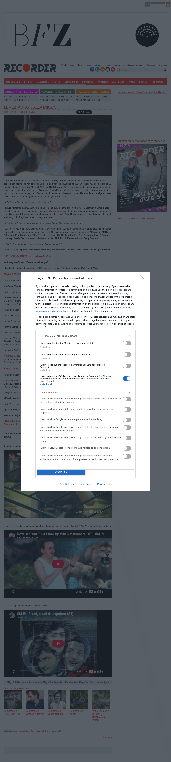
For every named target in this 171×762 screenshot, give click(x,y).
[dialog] (85, 381)
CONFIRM (61, 472)
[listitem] (85, 336)
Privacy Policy (104, 484)
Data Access (85, 484)
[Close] (143, 278)
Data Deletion (66, 484)
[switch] (127, 343)
